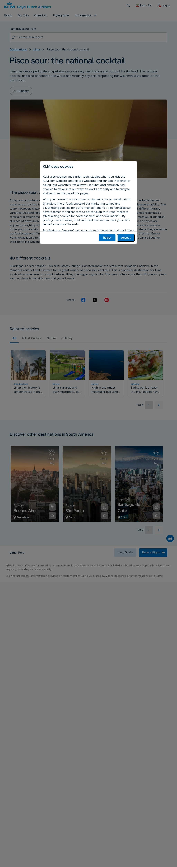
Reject (107, 237)
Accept (126, 237)
